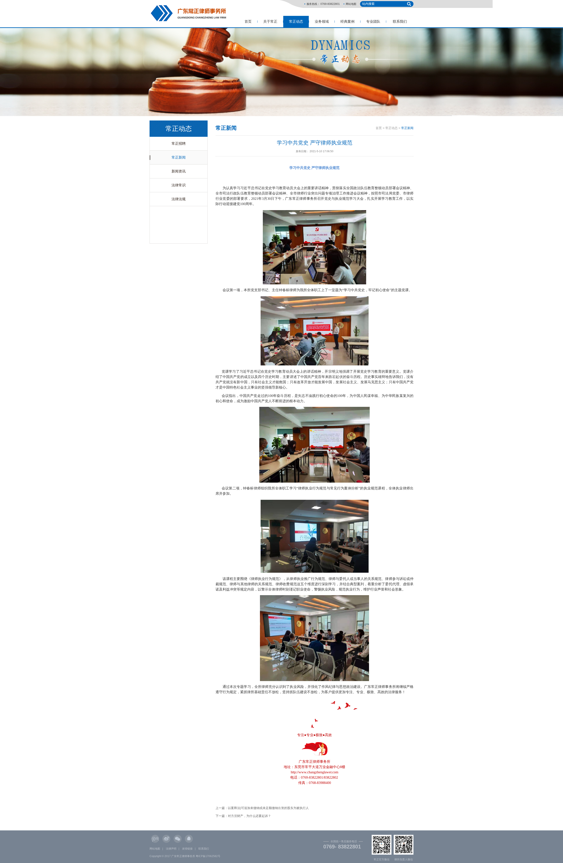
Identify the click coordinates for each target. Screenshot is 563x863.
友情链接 (187, 848)
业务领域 (322, 21)
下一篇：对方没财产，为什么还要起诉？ (243, 816)
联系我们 (400, 21)
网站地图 (351, 4)
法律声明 (171, 848)
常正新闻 (179, 157)
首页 (248, 21)
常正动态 (296, 21)
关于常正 (270, 21)
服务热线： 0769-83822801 (323, 4)
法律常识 (179, 185)
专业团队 (373, 21)
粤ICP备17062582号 (208, 856)
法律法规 (179, 199)
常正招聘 (179, 143)
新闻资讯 (179, 171)
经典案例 (347, 21)
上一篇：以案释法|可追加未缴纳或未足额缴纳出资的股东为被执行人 (262, 808)
